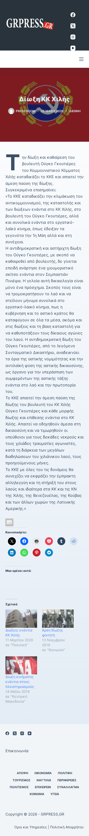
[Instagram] (72, 37)
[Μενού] (81, 59)
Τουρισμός (21, 780)
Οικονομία (43, 773)
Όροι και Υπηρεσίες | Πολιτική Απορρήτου (49, 827)
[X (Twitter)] (72, 25)
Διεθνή (75, 111)
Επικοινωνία (16, 750)
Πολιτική (65, 773)
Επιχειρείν (43, 787)
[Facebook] (72, 14)
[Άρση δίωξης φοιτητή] (58, 618)
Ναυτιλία (44, 780)
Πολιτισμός (19, 787)
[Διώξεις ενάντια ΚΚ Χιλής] (21, 618)
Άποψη (22, 773)
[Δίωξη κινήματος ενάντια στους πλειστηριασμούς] (21, 665)
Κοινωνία (37, 794)
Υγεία (54, 794)
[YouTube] (72, 48)
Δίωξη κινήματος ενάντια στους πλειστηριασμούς (19, 682)
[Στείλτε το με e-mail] (9, 522)
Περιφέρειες (66, 780)
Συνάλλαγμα (68, 787)
